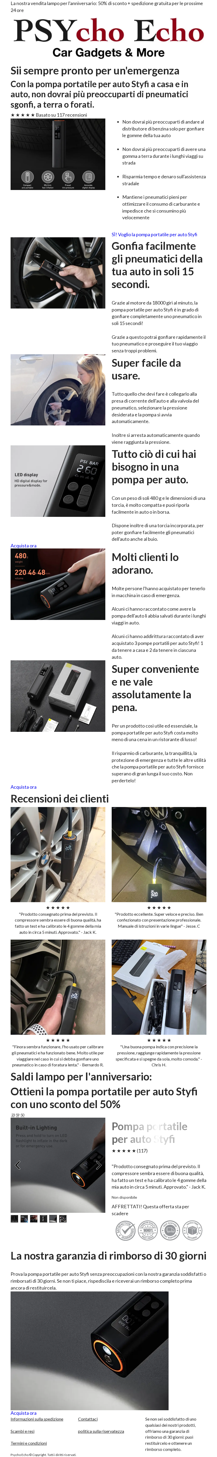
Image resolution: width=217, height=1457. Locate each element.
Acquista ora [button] (24, 545)
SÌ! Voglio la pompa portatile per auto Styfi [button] (154, 234)
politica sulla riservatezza (101, 1431)
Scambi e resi (22, 1431)
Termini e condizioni (29, 1443)
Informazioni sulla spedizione (37, 1418)
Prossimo (98, 1165)
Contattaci (88, 1418)
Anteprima (17, 1165)
